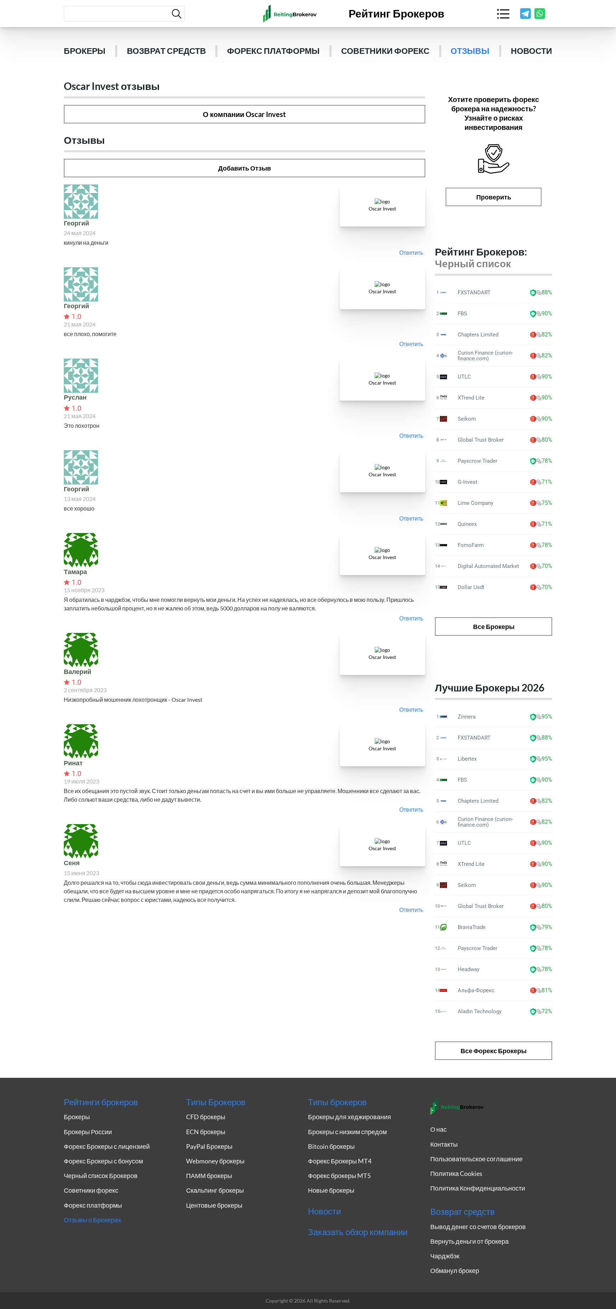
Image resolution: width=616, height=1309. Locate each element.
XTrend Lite (471, 398)
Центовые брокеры (214, 1205)
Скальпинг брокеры (215, 1190)
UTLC (464, 377)
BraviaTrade (472, 927)
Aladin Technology (480, 1011)
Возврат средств (166, 51)
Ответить (411, 252)
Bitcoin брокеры (331, 1146)
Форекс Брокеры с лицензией (107, 1146)
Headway (468, 969)
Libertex (467, 759)
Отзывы (470, 51)
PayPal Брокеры (209, 1146)
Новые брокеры (331, 1190)
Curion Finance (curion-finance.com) (485, 356)
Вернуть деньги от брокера (469, 1241)
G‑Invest (467, 482)
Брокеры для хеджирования (349, 1117)
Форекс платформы (273, 51)
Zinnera (467, 717)
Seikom (467, 419)
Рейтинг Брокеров (396, 13)
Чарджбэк (445, 1256)
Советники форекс (385, 51)
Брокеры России (88, 1132)
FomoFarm (471, 545)
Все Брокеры (493, 626)
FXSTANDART (474, 292)
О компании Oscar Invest (244, 114)
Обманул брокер (454, 1270)
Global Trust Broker (481, 440)
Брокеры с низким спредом (347, 1132)
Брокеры (85, 51)
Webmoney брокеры (215, 1161)
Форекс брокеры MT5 (339, 1175)
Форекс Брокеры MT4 (339, 1161)
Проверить (493, 197)
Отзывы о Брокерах (92, 1220)
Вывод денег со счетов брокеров (478, 1227)
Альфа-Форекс (476, 990)
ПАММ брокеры (209, 1175)
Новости (531, 51)
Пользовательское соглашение (476, 1159)
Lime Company (475, 503)
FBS (462, 313)
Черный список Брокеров (101, 1175)
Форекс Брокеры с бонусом (103, 1161)
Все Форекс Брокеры (494, 1051)
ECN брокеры (205, 1132)
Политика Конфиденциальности (477, 1188)
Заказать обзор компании (357, 1232)
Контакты (444, 1144)
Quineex (467, 524)
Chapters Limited (478, 334)
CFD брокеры (205, 1117)
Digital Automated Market (488, 566)
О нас (438, 1129)
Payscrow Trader (477, 461)
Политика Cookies (456, 1173)
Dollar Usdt (471, 587)
